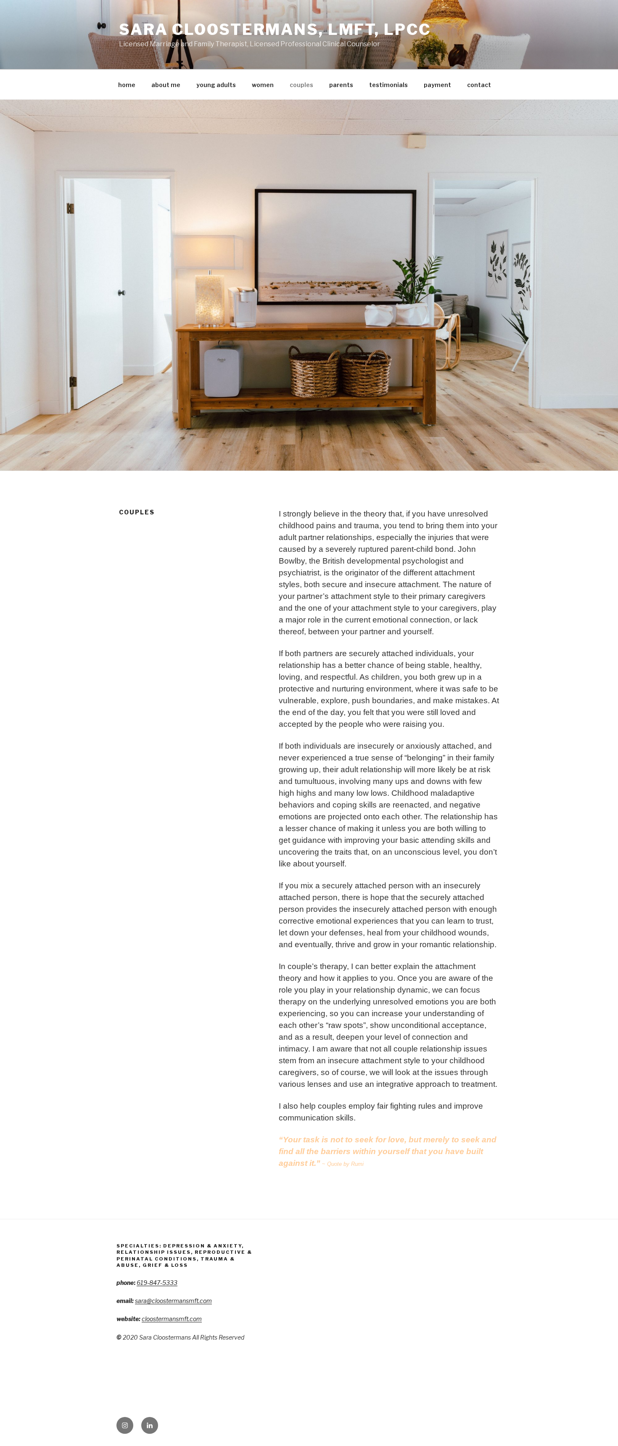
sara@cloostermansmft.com (173, 1300)
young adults (216, 84)
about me (165, 84)
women (263, 84)
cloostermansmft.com (172, 1318)
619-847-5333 (157, 1282)
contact (479, 84)
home (126, 84)
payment (437, 84)
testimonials (388, 84)
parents (341, 84)
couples (301, 84)
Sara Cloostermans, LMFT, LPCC (275, 29)
